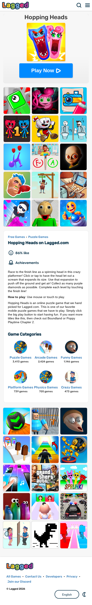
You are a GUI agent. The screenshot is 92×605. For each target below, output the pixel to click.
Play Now (42, 70)
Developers (54, 576)
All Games (13, 576)
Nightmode (84, 594)
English (67, 594)
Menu (87, 5)
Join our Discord (19, 581)
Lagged (16, 5)
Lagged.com (20, 566)
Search (79, 5)
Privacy (72, 576)
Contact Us (33, 576)
